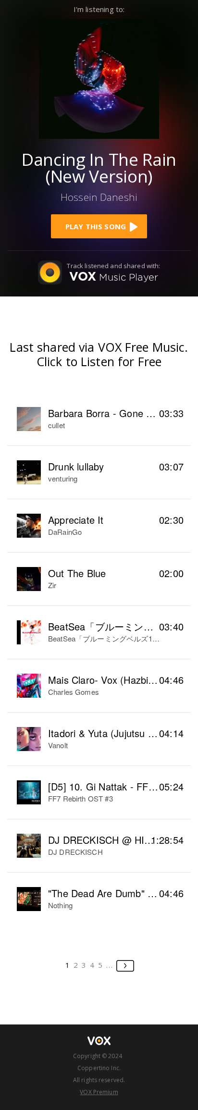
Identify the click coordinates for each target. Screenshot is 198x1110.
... (109, 965)
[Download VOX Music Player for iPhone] (99, 77)
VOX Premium (99, 1092)
